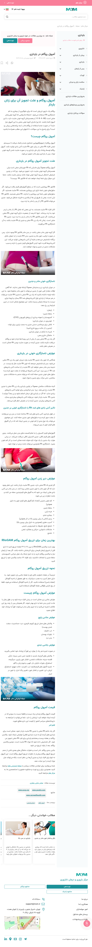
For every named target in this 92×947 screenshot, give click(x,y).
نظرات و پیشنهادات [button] (80, 919)
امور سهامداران (82, 909)
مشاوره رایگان (25, 41)
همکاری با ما (83, 904)
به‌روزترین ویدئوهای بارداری (74, 104)
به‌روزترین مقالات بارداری (75, 96)
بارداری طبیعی (31, 803)
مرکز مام (84, 26)
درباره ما (85, 899)
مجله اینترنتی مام (15, 766)
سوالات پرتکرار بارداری (76, 113)
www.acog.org (23, 790)
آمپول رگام (41, 803)
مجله (77, 26)
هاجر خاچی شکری (36, 783)
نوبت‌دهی (10, 3)
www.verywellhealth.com (35, 795)
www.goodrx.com (38, 790)
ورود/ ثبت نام (19, 9)
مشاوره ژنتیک (67, 892)
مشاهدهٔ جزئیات (41, 860)
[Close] (84, 3)
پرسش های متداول (80, 914)
